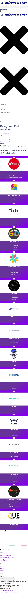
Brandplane (14, 293)
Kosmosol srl (14, 172)
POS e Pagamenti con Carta (15, 506)
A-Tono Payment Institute (14, 499)
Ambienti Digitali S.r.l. (14, 195)
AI (11, 270)
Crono (14, 406)
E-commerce (15, 200)
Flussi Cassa (15, 479)
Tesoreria (15, 481)
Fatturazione (15, 247)
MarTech (15, 224)
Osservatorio (3, 106)
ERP (15, 528)
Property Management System (15, 177)
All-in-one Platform (13, 175)
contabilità (11, 503)
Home (1, 146)
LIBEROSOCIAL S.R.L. (14, 266)
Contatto (3, 117)
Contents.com (14, 383)
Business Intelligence (15, 320)
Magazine (3, 115)
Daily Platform (14, 452)
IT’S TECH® (3, 104)
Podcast (3, 109)
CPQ (14, 199)
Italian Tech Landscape (5, 112)
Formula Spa (14, 524)
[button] (14, 7)
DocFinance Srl (14, 474)
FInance (14, 478)
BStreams (14, 317)
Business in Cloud (14, 338)
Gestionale (15, 249)
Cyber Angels (14, 429)
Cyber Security (15, 435)
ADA (14, 218)
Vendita (15, 411)
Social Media (14, 276)
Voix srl (14, 361)
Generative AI (15, 297)
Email (1, 576)
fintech (10, 504)
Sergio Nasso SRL (14, 241)
